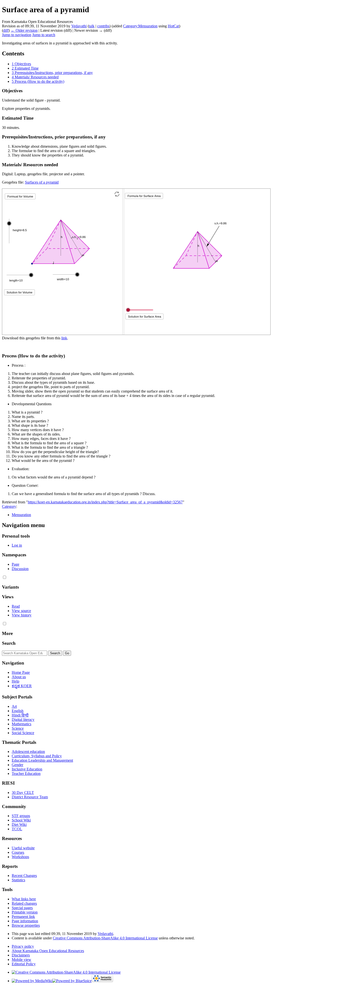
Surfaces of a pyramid (42, 182)
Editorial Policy (24, 964)
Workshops (20, 857)
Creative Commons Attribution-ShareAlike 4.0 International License (105, 938)
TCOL (17, 829)
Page (15, 564)
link (64, 338)
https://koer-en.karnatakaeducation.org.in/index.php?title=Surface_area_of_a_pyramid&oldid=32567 (105, 502)
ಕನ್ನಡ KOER (22, 686)
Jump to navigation (16, 35)
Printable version (25, 912)
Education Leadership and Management (42, 760)
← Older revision (24, 30)
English (17, 711)
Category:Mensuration (140, 26)
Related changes (24, 903)
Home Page (21, 672)
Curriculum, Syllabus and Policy (37, 756)
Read (16, 606)
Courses (18, 852)
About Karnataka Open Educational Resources (48, 951)
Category (9, 506)
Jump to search (43, 35)
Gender (17, 765)
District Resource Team (30, 797)
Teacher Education (26, 773)
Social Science (23, 733)
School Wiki (21, 820)
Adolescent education (28, 751)
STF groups (21, 816)
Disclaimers (21, 955)
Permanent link (23, 916)
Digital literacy (23, 719)
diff (6, 30)
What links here (24, 899)
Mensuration (21, 515)
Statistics (18, 880)
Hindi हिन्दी (20, 715)
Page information (25, 921)
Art (14, 706)
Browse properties (26, 925)
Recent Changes (24, 875)
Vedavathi (105, 934)
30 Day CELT (23, 792)
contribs (103, 26)
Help (15, 681)
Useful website (23, 848)
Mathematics (21, 724)
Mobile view (21, 959)
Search (9, 643)
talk (92, 26)
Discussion (20, 569)
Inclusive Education (27, 769)
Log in (17, 545)
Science (18, 728)
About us (19, 677)
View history (22, 615)
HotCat (173, 26)
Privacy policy (23, 946)
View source (21, 611)
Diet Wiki (19, 824)
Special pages (22, 908)
